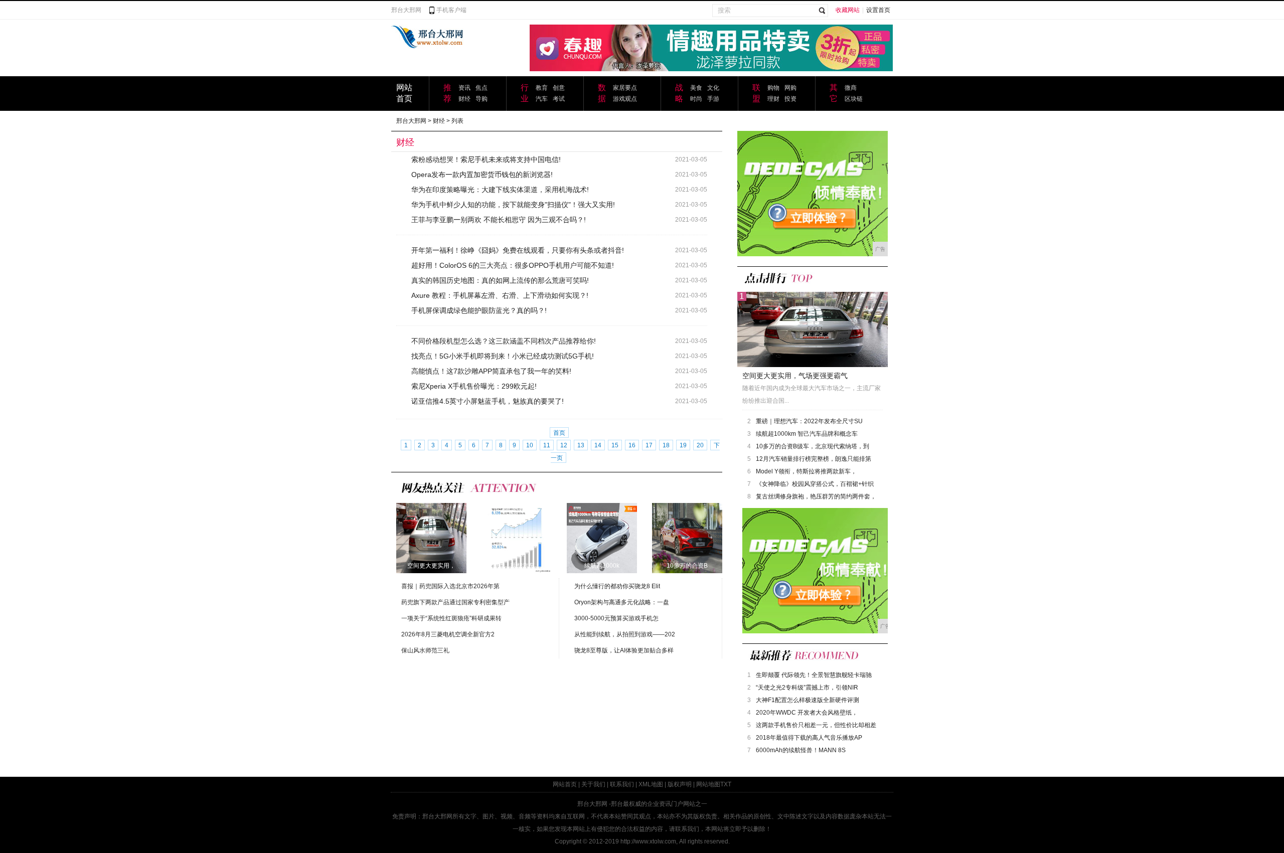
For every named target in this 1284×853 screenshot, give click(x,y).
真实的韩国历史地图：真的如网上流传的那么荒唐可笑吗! (500, 280)
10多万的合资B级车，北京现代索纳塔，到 (812, 446)
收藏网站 (848, 10)
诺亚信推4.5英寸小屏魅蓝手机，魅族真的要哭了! (487, 401)
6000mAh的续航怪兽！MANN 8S (801, 750)
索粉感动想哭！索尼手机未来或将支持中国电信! (486, 159)
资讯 (464, 87)
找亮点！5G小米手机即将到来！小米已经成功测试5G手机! (502, 356)
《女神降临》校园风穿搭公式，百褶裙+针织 (815, 483)
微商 (851, 87)
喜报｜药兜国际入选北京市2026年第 (450, 586)
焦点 (481, 87)
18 (666, 445)
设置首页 (878, 10)
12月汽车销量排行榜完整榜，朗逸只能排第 (813, 458)
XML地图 (650, 784)
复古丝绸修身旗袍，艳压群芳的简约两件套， (816, 496)
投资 (790, 98)
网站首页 (565, 784)
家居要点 (625, 87)
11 (546, 445)
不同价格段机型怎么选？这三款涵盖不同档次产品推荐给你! (503, 341)
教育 (542, 87)
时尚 (696, 98)
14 (597, 445)
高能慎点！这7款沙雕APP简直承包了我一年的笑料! (491, 371)
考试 (559, 98)
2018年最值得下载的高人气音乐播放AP (809, 737)
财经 (464, 98)
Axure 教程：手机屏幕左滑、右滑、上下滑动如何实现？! (499, 295)
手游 (713, 98)
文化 (713, 87)
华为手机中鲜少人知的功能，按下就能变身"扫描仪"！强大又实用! (513, 205)
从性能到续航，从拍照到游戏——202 (624, 634)
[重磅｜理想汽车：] (517, 537)
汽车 (542, 98)
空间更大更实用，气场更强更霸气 (795, 376)
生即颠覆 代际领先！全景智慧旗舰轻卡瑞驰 (814, 674)
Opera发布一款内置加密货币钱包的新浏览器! (482, 174)
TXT (725, 784)
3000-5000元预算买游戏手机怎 (616, 618)
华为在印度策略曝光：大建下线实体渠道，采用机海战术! (500, 190)
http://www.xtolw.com (648, 841)
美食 (696, 87)
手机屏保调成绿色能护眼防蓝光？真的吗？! (479, 310)
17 (649, 445)
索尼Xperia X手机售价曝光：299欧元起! (474, 386)
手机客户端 (451, 10)
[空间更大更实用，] (431, 537)
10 (529, 445)
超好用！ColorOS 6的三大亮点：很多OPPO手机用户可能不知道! (512, 265)
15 (614, 445)
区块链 (854, 98)
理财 (773, 98)
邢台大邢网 (406, 10)
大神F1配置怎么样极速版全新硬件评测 (807, 700)
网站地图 (708, 784)
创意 (559, 87)
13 (580, 445)
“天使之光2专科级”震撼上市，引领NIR (807, 687)
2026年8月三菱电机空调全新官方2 (448, 634)
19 (683, 445)
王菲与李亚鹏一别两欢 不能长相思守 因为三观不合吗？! (498, 220)
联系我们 (622, 784)
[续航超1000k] (602, 537)
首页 (559, 432)
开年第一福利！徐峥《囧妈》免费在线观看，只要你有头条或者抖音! (517, 250)
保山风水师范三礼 (425, 650)
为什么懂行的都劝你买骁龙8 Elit (617, 586)
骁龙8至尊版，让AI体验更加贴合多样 (624, 650)
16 (631, 445)
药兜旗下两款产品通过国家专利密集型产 (455, 602)
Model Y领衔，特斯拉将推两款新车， (806, 471)
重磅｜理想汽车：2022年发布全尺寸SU (809, 421)
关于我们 (593, 784)
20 (700, 445)
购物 (773, 87)
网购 (790, 87)
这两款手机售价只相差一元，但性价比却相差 (816, 725)
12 (563, 445)
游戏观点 (625, 98)
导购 (481, 98)
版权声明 (680, 784)
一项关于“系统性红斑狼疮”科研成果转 (451, 618)
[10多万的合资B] (687, 537)
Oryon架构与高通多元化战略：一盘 (621, 602)
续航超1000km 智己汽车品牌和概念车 (807, 433)
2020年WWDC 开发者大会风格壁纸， (807, 712)
